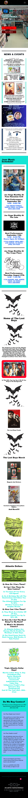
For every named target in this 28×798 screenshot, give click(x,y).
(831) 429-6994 (14, 282)
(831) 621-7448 (14, 209)
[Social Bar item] (20, 779)
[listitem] (14, 654)
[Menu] (24, 2)
